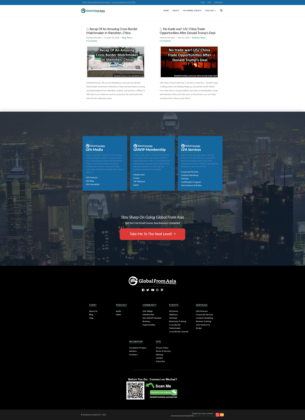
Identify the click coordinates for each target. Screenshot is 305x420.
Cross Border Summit (178, 332)
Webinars (173, 315)
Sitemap (159, 355)
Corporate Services (189, 172)
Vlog (91, 318)
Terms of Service (163, 351)
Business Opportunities (148, 323)
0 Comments (91, 41)
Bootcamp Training (177, 321)
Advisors (133, 351)
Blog (124, 38)
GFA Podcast (91, 178)
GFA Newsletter (93, 184)
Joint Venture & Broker (191, 185)
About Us (93, 311)
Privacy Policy (162, 348)
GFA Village (147, 311)
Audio (118, 311)
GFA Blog (90, 181)
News (129, 38)
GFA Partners (202, 311)
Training (184, 179)
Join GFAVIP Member (152, 318)
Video (118, 315)
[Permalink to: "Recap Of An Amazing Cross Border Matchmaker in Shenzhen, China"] (115, 62)
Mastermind (139, 175)
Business (196, 38)
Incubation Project (137, 348)
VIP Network (139, 182)
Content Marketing (189, 175)
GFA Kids (173, 318)
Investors (133, 355)
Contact (159, 358)
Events (136, 178)
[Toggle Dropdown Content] (221, 10)
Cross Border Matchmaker (175, 327)
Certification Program (191, 182)
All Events (173, 311)
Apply (136, 185)
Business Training (203, 321)
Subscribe (160, 361)
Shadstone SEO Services (203, 416)
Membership (148, 315)
